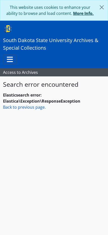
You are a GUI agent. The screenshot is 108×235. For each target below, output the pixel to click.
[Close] (102, 7)
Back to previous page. (24, 107)
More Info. (83, 13)
